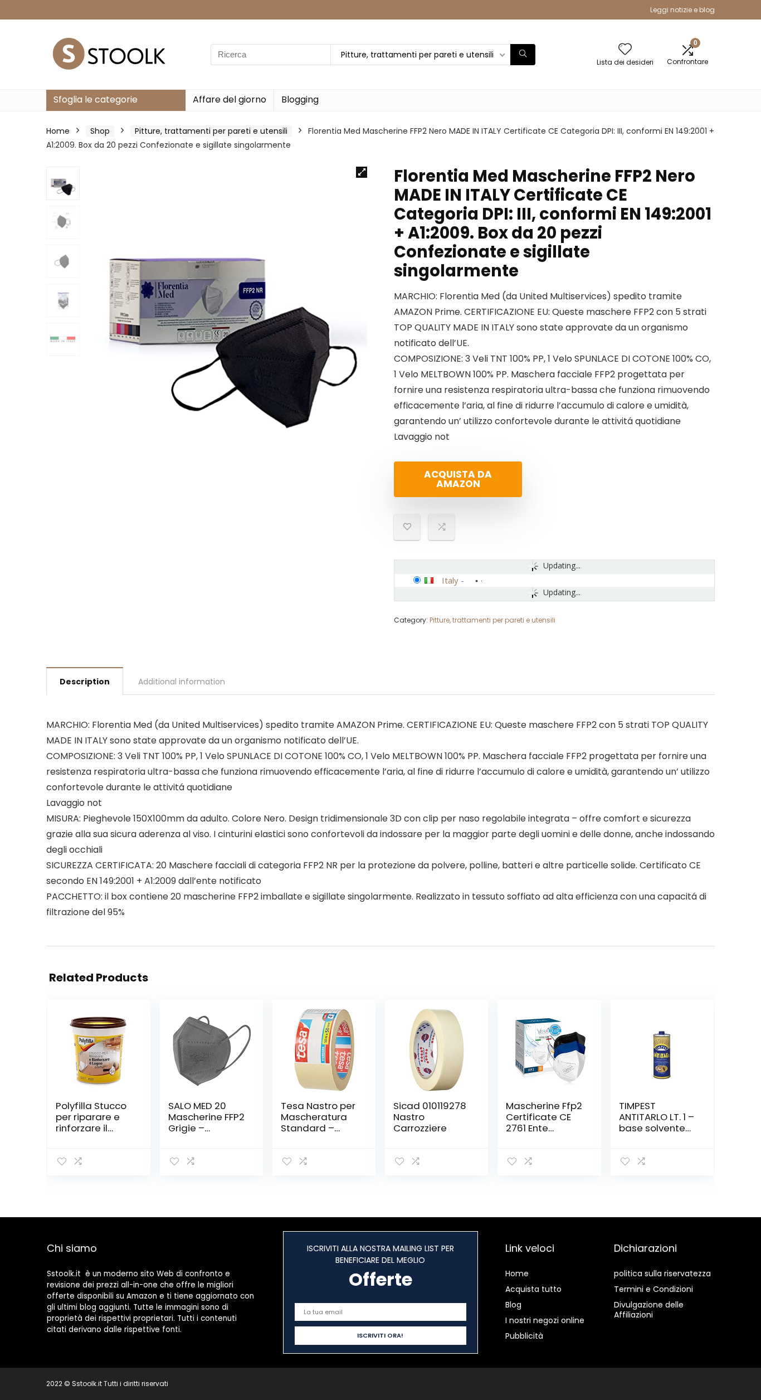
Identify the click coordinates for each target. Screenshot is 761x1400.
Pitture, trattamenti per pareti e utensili (211, 131)
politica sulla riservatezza (662, 1273)
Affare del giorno (229, 99)
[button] (361, 172)
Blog (513, 1304)
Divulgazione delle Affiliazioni (649, 1309)
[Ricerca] (522, 54)
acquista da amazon (458, 479)
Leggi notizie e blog (682, 9)
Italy (450, 580)
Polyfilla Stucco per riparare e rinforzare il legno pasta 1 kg (93, 1122)
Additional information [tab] (181, 681)
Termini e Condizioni (653, 1289)
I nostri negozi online (544, 1320)
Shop (100, 131)
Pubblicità (524, 1335)
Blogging (300, 99)
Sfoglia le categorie (95, 99)
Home (58, 131)
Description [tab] (85, 681)
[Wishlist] (625, 50)
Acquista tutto (533, 1289)
